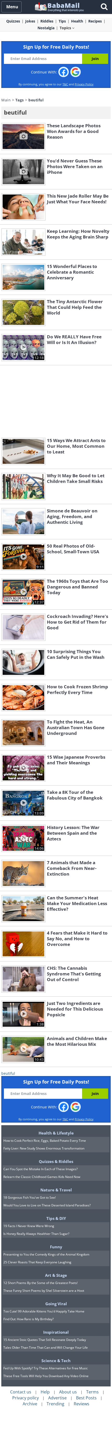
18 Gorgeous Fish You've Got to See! (29, 1197)
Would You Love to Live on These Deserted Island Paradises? (47, 1205)
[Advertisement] (56, 401)
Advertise (57, 1398)
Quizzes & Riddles (56, 1161)
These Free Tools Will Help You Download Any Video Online (46, 1376)
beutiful (8, 1073)
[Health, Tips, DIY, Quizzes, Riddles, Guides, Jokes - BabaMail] (59, 6)
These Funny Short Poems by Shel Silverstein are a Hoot (43, 1290)
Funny (56, 1246)
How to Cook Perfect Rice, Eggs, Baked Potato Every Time (44, 1140)
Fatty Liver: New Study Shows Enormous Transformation (43, 1148)
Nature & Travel (56, 1189)
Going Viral (56, 1303)
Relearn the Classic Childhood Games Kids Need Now (41, 1177)
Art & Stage (56, 1275)
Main (6, 100)
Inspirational (56, 1332)
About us (68, 1392)
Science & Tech (56, 1360)
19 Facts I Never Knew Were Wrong (28, 1226)
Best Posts (86, 1398)
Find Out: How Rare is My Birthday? (28, 1319)
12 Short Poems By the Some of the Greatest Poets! (40, 1283)
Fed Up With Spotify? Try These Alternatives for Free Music (45, 1368)
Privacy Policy (84, 84)
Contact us (20, 1392)
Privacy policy (25, 1398)
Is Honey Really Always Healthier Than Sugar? (36, 1234)
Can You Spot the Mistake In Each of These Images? (40, 1169)
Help (45, 1392)
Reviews (81, 1404)
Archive (30, 1404)
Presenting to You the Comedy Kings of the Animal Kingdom (46, 1254)
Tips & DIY (56, 1218)
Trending (55, 1404)
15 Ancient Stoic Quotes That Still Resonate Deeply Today (44, 1340)
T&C (65, 84)
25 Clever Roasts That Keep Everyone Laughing (37, 1262)
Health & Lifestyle (56, 1133)
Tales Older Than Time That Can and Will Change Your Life (45, 1347)
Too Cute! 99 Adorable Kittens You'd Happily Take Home (43, 1311)
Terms (92, 1392)
